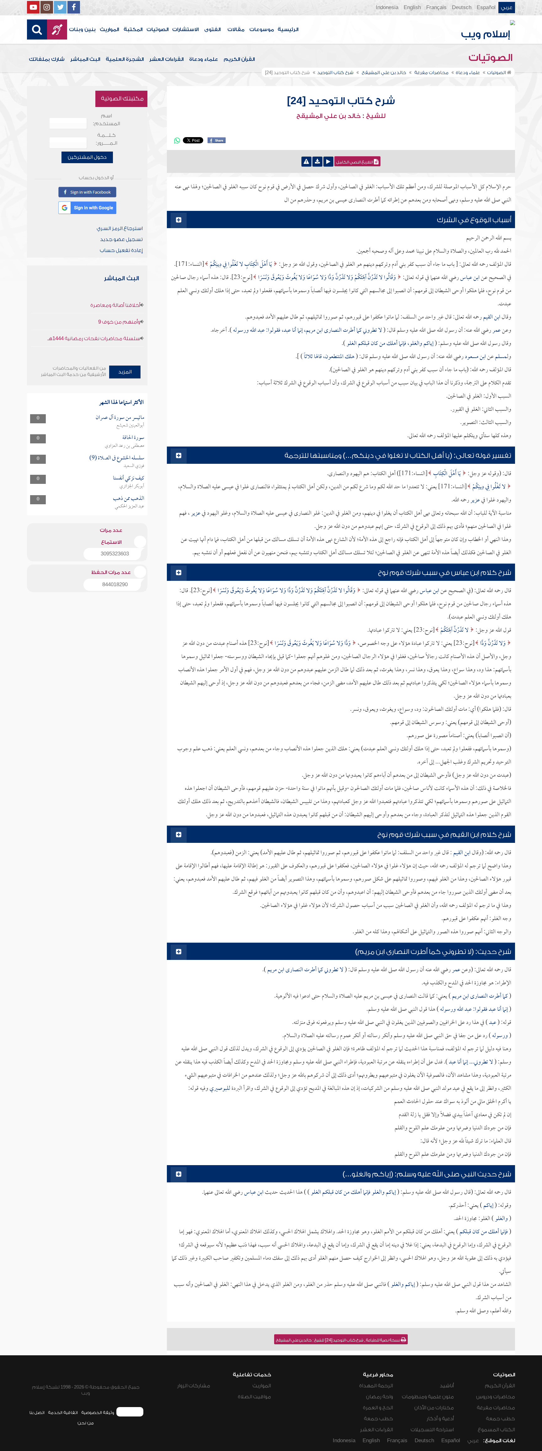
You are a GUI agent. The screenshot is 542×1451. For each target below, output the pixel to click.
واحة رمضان (379, 1397)
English (412, 7)
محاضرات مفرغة (496, 1408)
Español (486, 7)
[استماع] (328, 162)
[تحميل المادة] (317, 162)
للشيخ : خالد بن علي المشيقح (340, 116)
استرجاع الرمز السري (120, 228)
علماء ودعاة (203, 59)
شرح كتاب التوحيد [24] (341, 101)
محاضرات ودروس (495, 1397)
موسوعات (261, 29)
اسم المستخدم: (106, 119)
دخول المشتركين (87, 157)
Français (436, 7)
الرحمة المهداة (376, 1386)
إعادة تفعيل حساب (121, 250)
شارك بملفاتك (47, 59)
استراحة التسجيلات (432, 1429)
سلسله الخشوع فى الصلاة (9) (116, 458)
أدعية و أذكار (440, 1419)
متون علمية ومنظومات (428, 1397)
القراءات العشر (166, 59)
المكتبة (133, 29)
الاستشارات (185, 29)
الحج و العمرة (378, 1408)
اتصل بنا (37, 1412)
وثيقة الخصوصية (97, 1412)
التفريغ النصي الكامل (355, 162)
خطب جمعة (500, 1419)
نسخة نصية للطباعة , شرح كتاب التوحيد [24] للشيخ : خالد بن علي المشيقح (338, 1340)
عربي (507, 7)
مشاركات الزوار (193, 1386)
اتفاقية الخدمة (63, 1412)
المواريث (109, 29)
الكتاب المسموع (496, 1429)
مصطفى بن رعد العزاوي (124, 446)
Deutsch (461, 7)
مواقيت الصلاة (254, 1397)
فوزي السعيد (134, 466)
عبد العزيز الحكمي (129, 506)
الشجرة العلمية (125, 59)
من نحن (85, 1423)
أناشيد (447, 1386)
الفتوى (212, 29)
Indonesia (387, 7)
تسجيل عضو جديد (121, 239)
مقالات (235, 29)
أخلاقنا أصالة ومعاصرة (115, 305)
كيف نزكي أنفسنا (128, 478)
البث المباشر (85, 59)
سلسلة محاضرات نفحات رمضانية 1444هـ (93, 338)
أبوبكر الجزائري (132, 486)
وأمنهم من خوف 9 (119, 322)
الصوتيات (157, 29)
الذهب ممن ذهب (128, 499)
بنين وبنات (82, 29)
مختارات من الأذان (434, 1408)
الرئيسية (288, 29)
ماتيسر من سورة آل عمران (120, 418)
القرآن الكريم (239, 59)
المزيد (125, 372)
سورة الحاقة (133, 438)
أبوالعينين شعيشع (130, 425)
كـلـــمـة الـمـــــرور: (106, 139)
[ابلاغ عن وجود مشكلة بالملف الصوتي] (306, 162)
